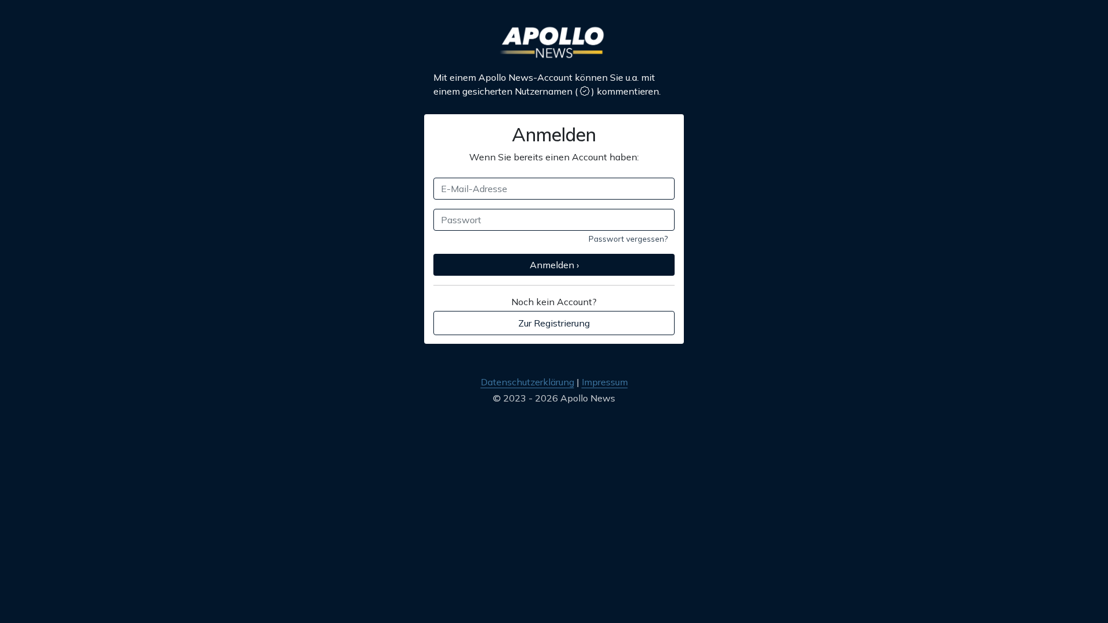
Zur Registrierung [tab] (554, 323)
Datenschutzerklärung (527, 382)
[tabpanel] (554, 216)
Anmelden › (554, 265)
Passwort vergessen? (628, 238)
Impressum (605, 382)
